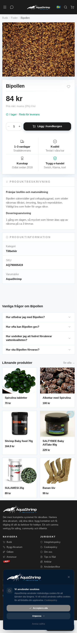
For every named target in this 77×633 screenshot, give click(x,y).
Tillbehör (11, 251)
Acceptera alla (40, 608)
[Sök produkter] (65, 7)
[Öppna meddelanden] (12, 7)
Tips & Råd (50, 557)
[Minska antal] (8, 126)
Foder (14, 17)
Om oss (48, 552)
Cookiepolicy (50, 547)
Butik (5, 17)
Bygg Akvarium (14, 547)
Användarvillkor (52, 566)
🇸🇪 (58, 7)
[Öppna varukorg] (72, 7)
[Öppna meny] (4, 7)
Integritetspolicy (52, 542)
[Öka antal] (19, 126)
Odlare (10, 552)
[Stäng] (68, 577)
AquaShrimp (14, 278)
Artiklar (47, 561)
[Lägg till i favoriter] (68, 86)
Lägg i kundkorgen (49, 126)
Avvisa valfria (38, 624)
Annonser (11, 557)
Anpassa (36, 616)
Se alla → (69, 362)
